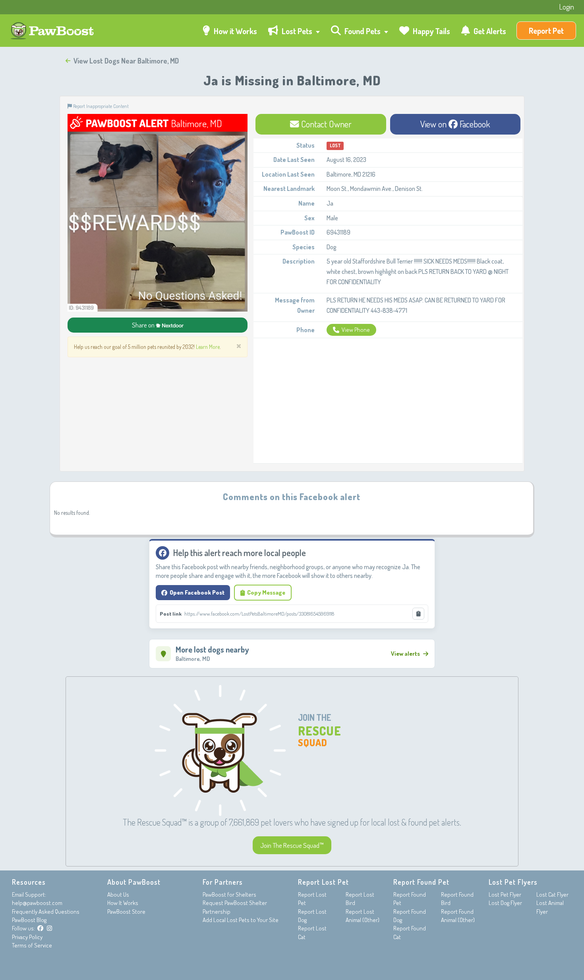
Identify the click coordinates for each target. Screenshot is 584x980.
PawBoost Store (126, 911)
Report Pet (546, 30)
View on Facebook (455, 123)
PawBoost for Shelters (229, 894)
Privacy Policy (27, 937)
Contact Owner (325, 123)
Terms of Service (32, 945)
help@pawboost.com (37, 903)
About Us (118, 894)
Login (566, 6)
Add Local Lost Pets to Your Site (240, 920)
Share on (144, 325)
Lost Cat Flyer (552, 894)
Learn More (208, 346)
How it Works (234, 31)
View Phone (356, 329)
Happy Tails (430, 31)
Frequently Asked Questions (45, 911)
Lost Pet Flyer (505, 894)
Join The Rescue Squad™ (292, 845)
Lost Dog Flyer (505, 903)
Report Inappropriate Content (100, 106)
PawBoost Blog (29, 920)
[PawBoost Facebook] (40, 928)
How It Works (122, 903)
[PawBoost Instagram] (49, 928)
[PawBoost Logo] (53, 30)
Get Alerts (489, 31)
